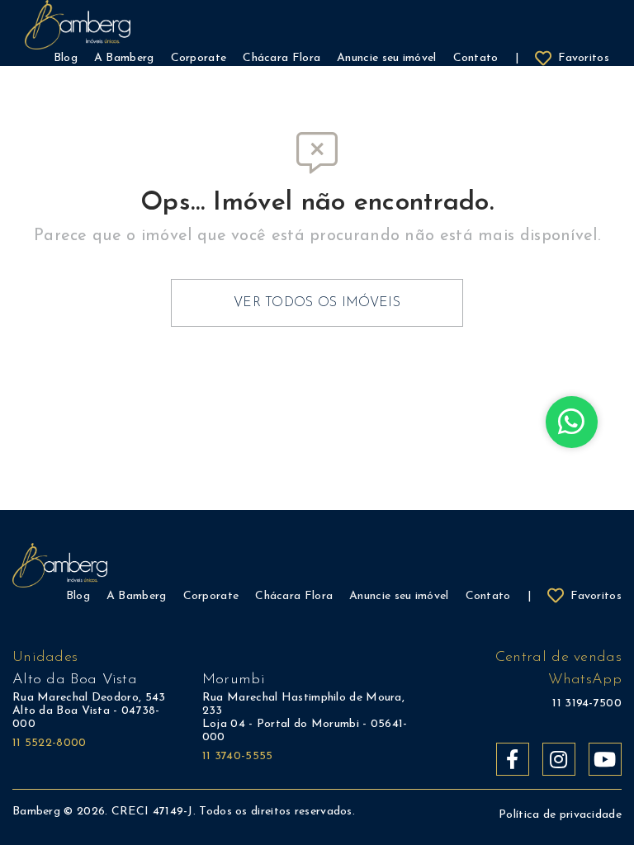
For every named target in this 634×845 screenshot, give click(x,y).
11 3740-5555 (237, 756)
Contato (488, 596)
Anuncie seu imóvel (398, 596)
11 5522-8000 (49, 743)
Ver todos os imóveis (317, 302)
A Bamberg (136, 596)
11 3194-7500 (587, 703)
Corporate (211, 596)
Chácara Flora (294, 596)
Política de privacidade (560, 815)
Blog (78, 596)
